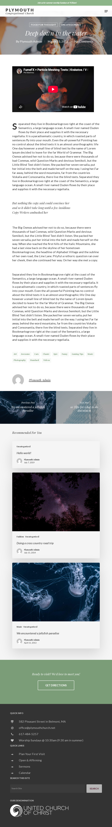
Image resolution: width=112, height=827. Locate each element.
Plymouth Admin (31, 41)
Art (15, 354)
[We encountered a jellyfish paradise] (56, 605)
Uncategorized (71, 24)
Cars (36, 354)
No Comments (83, 41)
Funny (64, 354)
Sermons (24, 766)
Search (94, 788)
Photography (20, 360)
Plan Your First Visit (32, 754)
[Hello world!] (56, 454)
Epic (55, 354)
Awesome (25, 354)
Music (90, 354)
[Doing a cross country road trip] (56, 515)
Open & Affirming (30, 760)
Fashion (20, 537)
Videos (46, 360)
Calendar (25, 772)
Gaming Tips (77, 354)
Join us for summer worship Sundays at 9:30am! (57, 2)
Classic (46, 354)
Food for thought (43, 24)
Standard (34, 360)
